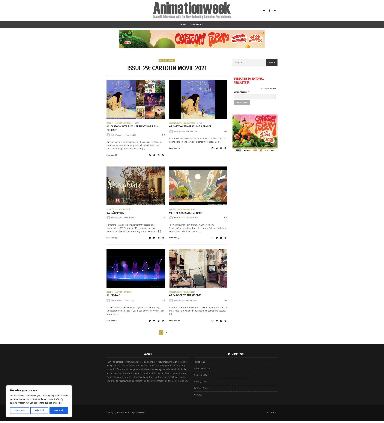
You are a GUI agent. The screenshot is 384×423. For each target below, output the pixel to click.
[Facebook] (269, 10)
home (183, 24)
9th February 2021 (130, 135)
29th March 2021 (192, 218)
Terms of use (200, 362)
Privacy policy (200, 381)
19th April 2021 (191, 300)
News (137, 123)
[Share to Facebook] (150, 155)
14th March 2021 (129, 218)
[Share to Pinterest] (163, 155)
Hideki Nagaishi (116, 135)
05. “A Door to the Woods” (185, 295)
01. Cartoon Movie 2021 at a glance (190, 126)
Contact (198, 395)
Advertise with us (202, 368)
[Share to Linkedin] (158, 155)
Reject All (39, 410)
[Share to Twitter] (154, 155)
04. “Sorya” (113, 295)
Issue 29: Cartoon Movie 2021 (119, 123)
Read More (110, 155)
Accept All (58, 410)
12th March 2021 (192, 131)
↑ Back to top (272, 413)
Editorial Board (201, 388)
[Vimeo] (275, 10)
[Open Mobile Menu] (264, 10)
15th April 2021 (129, 300)
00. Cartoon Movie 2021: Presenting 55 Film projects (132, 128)
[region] (39, 401)
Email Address (241, 91)
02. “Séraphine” (115, 212)
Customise (20, 410)
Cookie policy (200, 375)
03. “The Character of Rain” (186, 212)
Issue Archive (197, 24)
